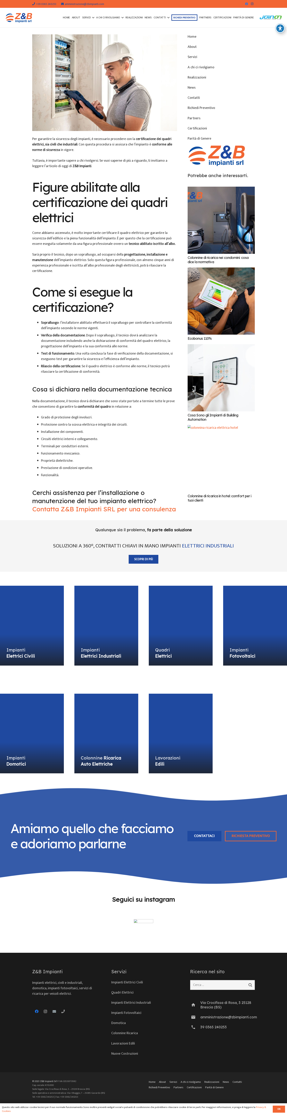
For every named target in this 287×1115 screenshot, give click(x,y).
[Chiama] (63, 1011)
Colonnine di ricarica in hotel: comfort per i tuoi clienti (219, 498)
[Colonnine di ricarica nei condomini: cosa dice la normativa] (221, 220)
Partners (194, 118)
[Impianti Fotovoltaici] (255, 626)
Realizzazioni (197, 77)
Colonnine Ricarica (124, 1033)
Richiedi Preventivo (201, 108)
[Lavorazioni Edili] (181, 734)
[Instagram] (252, 4)
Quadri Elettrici (122, 993)
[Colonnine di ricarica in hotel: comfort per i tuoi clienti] (221, 458)
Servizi (192, 57)
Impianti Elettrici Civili (127, 982)
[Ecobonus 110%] (221, 301)
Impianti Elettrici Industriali (131, 1003)
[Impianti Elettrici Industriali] (106, 626)
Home (192, 37)
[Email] (54, 1011)
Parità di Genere (199, 139)
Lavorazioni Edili (123, 1043)
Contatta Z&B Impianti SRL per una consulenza (104, 509)
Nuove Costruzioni (124, 1054)
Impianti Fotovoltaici (126, 1013)
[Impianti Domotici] (32, 734)
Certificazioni (197, 128)
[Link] (19, 17)
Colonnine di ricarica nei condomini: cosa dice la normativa (218, 259)
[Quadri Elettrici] (181, 626)
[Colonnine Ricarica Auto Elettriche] (106, 734)
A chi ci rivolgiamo (201, 67)
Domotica (118, 1023)
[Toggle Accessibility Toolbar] (280, 28)
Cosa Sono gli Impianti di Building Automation (213, 417)
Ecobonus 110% (200, 338)
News (192, 88)
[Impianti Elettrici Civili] (32, 626)
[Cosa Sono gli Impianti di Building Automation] (221, 377)
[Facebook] (246, 4)
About (192, 47)
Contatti (194, 98)
